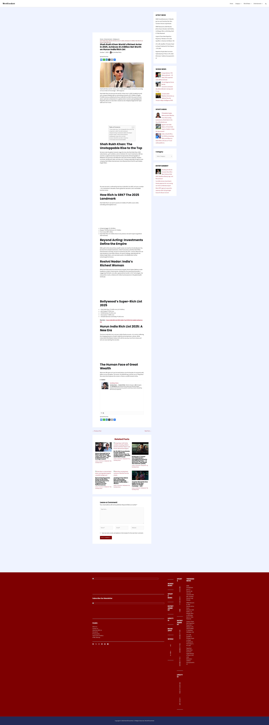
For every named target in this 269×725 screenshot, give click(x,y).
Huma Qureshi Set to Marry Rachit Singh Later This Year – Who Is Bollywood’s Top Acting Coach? (103, 456)
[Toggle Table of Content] (132, 127)
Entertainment (257, 3)
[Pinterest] (104, 644)
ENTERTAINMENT (170, 608)
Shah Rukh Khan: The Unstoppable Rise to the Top (122, 129)
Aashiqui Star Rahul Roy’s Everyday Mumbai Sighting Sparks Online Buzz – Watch (121, 480)
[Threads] (107, 644)
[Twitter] (101, 413)
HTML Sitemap (96, 637)
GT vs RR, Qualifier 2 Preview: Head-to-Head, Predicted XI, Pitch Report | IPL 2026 (165, 46)
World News (247, 3)
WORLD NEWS (170, 585)
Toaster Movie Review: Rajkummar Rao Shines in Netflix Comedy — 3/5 (140, 484)
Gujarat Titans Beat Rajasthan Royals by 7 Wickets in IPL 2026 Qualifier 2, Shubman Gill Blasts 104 (165, 39)
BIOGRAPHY (170, 630)
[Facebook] (93, 644)
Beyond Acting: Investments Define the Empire (121, 132)
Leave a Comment (99, 461)
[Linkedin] (103, 413)
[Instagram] (99, 644)
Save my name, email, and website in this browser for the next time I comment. (122, 533)
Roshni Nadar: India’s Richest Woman (119, 134)
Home (231, 3)
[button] (240, 3)
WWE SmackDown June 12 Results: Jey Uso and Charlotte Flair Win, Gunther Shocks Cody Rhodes (165, 21)
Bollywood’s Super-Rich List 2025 (117, 136)
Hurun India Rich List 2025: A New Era (119, 138)
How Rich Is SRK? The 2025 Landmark (119, 131)
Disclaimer (95, 632)
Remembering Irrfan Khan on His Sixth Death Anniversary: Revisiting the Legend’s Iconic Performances (102, 481)
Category (237, 3)
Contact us (95, 628)
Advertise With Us (97, 630)
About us (94, 626)
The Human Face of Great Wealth (118, 139)
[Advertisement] (121, 22)
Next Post (148, 431)
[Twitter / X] (96, 644)
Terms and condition (97, 635)
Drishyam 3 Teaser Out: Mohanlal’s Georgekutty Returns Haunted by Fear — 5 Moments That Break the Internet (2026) (139, 460)
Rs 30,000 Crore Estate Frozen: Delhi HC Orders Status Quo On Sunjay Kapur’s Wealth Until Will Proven (122, 454)
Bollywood (107, 461)
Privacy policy (96, 634)
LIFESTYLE (170, 619)
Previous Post (97, 431)
